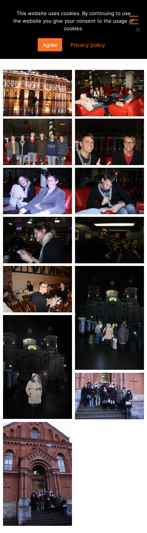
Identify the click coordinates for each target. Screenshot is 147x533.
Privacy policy (87, 45)
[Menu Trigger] (133, 19)
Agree (50, 45)
